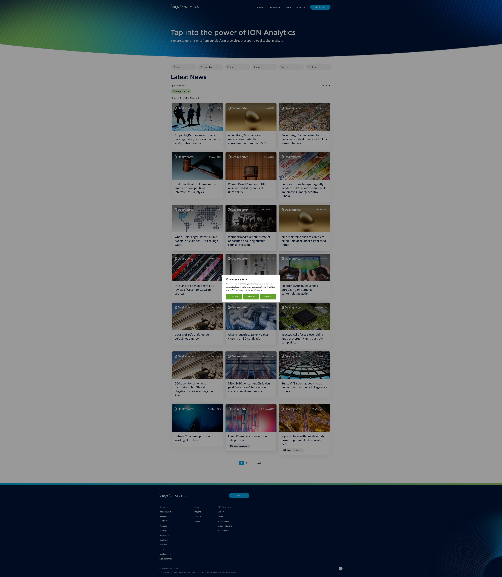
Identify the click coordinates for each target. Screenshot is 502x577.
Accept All (268, 296)
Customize (234, 296)
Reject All (251, 296)
